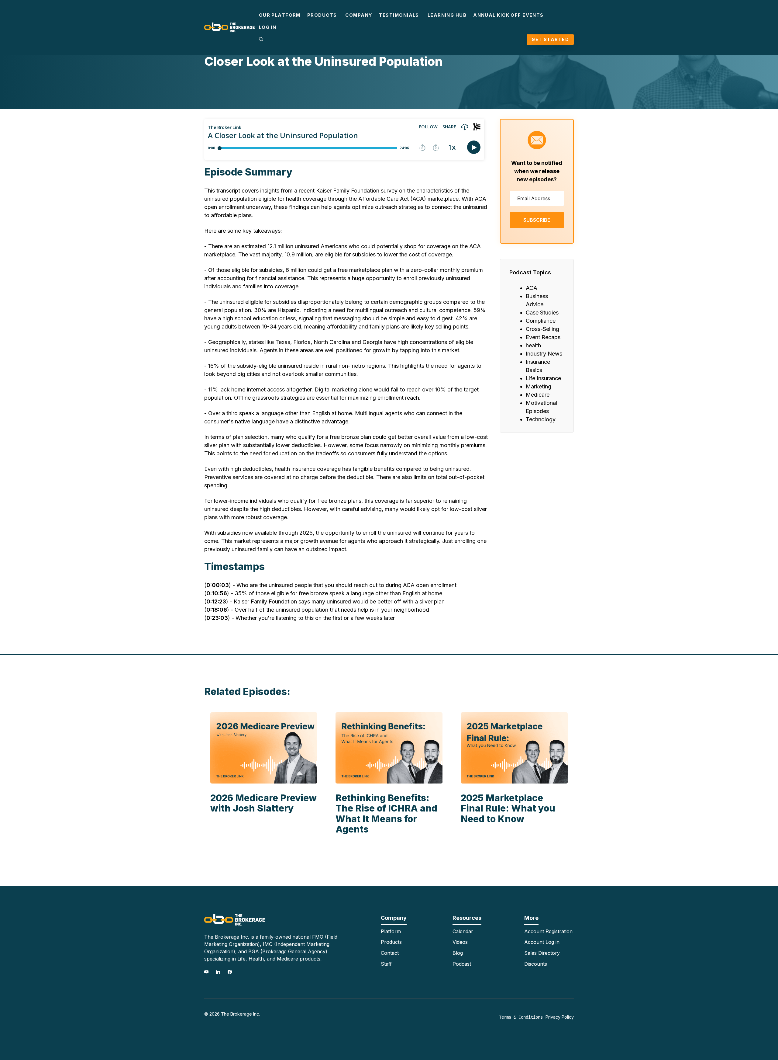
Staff (386, 964)
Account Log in (541, 942)
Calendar (463, 931)
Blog (458, 953)
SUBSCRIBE (536, 220)
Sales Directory (542, 953)
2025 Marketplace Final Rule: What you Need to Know (508, 808)
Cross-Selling (542, 329)
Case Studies (542, 312)
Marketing (538, 386)
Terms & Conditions (521, 1017)
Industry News (544, 353)
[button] (261, 39)
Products (322, 15)
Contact (390, 953)
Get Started (550, 39)
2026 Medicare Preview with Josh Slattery (263, 803)
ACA (531, 288)
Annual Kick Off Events (508, 15)
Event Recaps (543, 337)
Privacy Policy (560, 1017)
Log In (268, 27)
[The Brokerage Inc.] (229, 27)
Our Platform (280, 15)
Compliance (541, 321)
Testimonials (399, 15)
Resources (467, 918)
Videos (460, 942)
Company (358, 15)
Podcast (462, 964)
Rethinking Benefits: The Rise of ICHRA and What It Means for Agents (386, 813)
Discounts (535, 964)
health (533, 345)
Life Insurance (543, 378)
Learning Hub (447, 15)
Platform (391, 931)
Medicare (537, 394)
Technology (541, 419)
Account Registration (548, 931)
